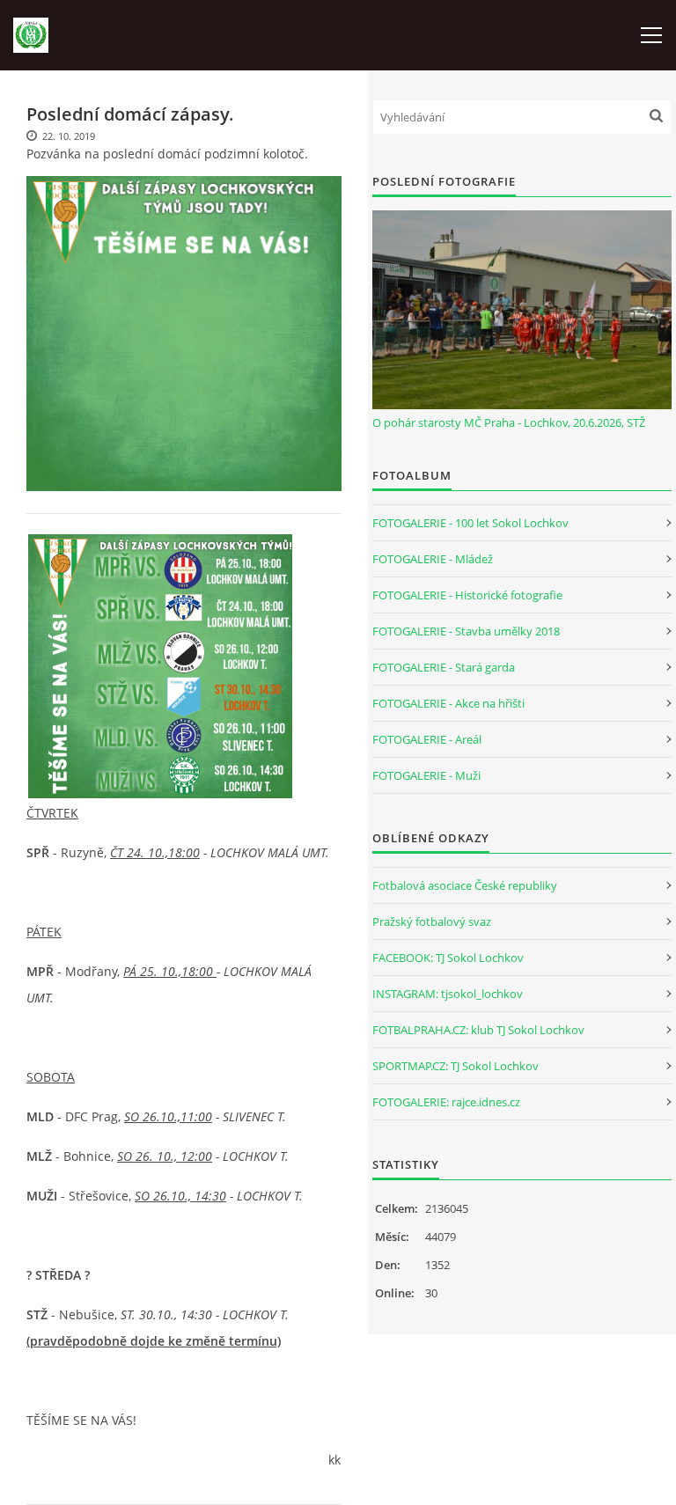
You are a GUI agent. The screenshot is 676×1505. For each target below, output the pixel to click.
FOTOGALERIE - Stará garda (443, 667)
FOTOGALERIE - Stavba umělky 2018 (466, 631)
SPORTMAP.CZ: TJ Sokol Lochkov (455, 1066)
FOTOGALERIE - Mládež (432, 559)
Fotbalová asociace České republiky (464, 885)
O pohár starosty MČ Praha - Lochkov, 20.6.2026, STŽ (508, 422)
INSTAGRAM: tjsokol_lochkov (447, 994)
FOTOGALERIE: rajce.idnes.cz (446, 1102)
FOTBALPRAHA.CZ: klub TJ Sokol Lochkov (478, 1030)
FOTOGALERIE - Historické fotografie (467, 595)
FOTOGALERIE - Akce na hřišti (448, 703)
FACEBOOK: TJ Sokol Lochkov (448, 957)
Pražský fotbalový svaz (431, 921)
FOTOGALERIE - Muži (426, 775)
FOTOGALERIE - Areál (426, 739)
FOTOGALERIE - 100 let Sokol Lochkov (470, 523)
